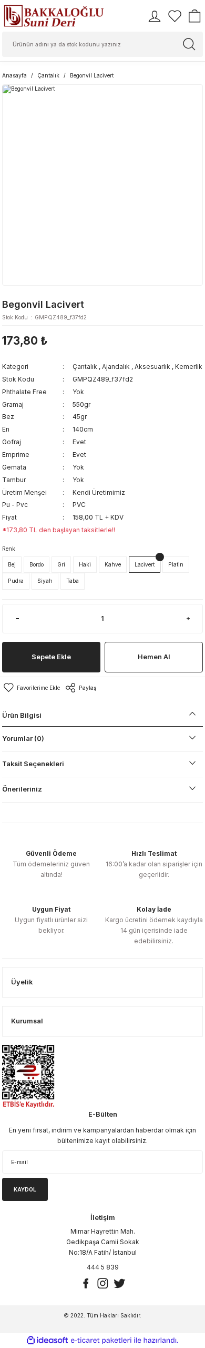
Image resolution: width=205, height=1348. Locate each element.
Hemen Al (154, 657)
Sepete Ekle (51, 657)
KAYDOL (25, 1189)
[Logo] (53, 16)
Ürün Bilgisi (22, 715)
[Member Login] (154, 16)
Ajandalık (116, 366)
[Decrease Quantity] (17, 618)
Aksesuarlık (152, 366)
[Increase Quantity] (187, 618)
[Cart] (194, 16)
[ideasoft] (47, 1340)
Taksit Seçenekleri (33, 764)
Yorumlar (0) (23, 739)
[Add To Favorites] (31, 687)
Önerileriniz (22, 789)
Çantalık (85, 366)
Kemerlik (188, 366)
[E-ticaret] (101, 1340)
